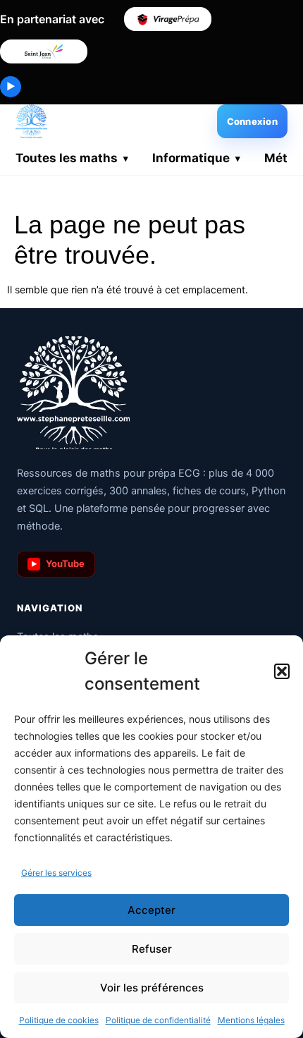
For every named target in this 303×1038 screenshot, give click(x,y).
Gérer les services (56, 872)
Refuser (152, 948)
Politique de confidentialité (158, 1020)
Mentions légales (251, 1020)
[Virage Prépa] (167, 19)
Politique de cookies (59, 1020)
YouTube (58, 563)
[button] (282, 671)
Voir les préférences (152, 987)
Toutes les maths (67, 158)
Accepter (151, 910)
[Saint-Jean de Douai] (43, 51)
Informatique (191, 158)
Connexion (252, 121)
